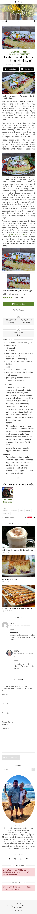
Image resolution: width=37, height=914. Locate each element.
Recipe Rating (7, 722)
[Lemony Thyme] (18, 11)
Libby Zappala (9, 518)
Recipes (15, 54)
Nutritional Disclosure (23, 906)
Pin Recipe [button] (20, 310)
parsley (26, 508)
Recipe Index (18, 907)
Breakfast (14, 52)
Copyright (10, 906)
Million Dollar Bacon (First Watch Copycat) (17, 608)
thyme (28, 511)
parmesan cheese (15, 508)
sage (21, 511)
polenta (5, 511)
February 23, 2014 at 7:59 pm (20, 626)
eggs (4, 508)
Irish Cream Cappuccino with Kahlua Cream (17, 550)
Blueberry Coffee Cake (10, 579)
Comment (6, 729)
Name (5, 694)
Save (30, 517)
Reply (12, 629)
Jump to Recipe (12, 69)
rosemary (14, 511)
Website (5, 713)
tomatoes (6, 513)
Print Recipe (28, 69)
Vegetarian (25, 54)
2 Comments (26, 64)
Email (5, 703)
